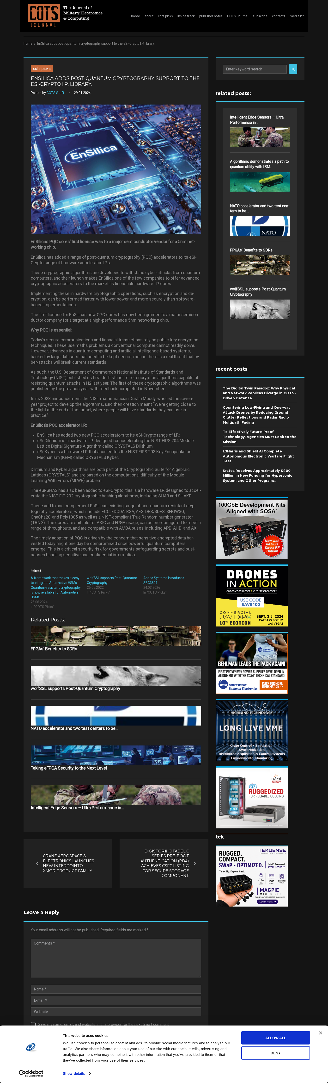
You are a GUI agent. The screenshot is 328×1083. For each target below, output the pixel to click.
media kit (297, 16)
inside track (186, 16)
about (149, 16)
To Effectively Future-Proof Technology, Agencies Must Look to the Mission (260, 437)
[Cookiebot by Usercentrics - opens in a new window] (31, 1073)
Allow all (275, 1038)
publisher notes (211, 16)
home (135, 16)
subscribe (260, 16)
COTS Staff (55, 93)
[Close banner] (320, 1033)
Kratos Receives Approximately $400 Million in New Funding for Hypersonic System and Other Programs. (257, 476)
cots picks (165, 16)
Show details (74, 1073)
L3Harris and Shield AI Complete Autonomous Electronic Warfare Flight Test (258, 456)
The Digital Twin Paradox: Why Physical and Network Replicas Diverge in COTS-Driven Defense (259, 393)
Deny (276, 1053)
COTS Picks (42, 68)
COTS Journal (237, 16)
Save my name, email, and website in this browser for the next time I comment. (104, 1024)
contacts (278, 16)
